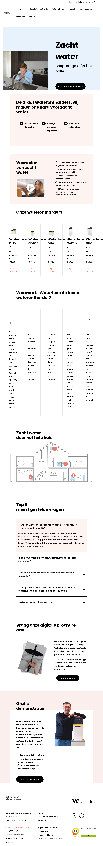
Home (18, 9)
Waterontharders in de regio (51, 839)
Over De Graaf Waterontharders (36, 9)
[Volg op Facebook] (74, 815)
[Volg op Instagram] (81, 815)
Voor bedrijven (76, 9)
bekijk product (13, 270)
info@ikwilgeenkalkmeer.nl (17, 827)
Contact (31, 16)
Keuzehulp (88, 9)
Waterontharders (59, 9)
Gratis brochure (68, 678)
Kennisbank (21, 16)
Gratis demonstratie (30, 779)
